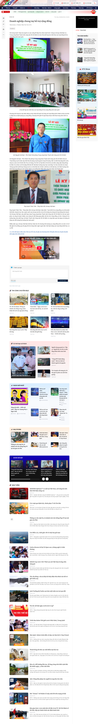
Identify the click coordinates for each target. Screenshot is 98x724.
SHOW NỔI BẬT (18, 458)
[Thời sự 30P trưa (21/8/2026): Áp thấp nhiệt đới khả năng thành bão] (35, 412)
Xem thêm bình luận (15, 286)
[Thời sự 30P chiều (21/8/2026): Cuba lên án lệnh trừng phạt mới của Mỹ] (35, 392)
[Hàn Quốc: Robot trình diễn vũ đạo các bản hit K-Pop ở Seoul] (55, 434)
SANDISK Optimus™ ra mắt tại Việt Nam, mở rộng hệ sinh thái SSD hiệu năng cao (48, 490)
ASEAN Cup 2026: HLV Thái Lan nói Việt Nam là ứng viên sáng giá (48, 563)
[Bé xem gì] (86, 113)
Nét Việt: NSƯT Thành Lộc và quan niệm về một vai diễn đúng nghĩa (31, 472)
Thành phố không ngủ (83, 85)
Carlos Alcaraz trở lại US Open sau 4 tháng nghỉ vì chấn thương (47, 548)
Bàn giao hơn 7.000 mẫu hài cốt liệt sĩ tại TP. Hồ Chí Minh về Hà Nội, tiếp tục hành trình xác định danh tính (49, 709)
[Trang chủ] (2, 8)
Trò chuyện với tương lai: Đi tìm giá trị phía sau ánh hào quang (59, 372)
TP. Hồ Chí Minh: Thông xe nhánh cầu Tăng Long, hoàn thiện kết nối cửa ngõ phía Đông (19, 308)
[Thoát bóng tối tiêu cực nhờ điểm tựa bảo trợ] (35, 444)
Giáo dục (81, 8)
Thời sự (8, 8)
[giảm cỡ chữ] (3, 36)
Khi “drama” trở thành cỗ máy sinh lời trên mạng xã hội (48, 693)
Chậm (79, 103)
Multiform (17, 429)
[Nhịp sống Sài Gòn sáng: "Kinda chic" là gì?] (55, 412)
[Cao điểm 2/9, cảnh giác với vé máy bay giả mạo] (19, 537)
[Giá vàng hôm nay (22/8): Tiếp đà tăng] (19, 322)
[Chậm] (86, 95)
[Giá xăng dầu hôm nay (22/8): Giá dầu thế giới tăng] (39, 322)
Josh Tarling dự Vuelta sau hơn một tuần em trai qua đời (48, 591)
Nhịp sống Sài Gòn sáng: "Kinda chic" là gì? (63, 412)
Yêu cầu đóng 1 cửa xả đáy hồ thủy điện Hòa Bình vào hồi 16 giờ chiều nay (49, 577)
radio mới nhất (18, 385)
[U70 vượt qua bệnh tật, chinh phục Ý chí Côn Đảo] (19, 508)
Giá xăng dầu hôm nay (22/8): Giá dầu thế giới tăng (38, 331)
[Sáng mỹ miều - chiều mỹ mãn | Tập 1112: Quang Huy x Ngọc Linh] (19, 396)
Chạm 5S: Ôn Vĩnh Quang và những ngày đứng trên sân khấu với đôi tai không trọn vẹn (61, 472)
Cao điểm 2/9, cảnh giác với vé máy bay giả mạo (45, 532)
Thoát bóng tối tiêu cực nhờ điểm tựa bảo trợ (43, 445)
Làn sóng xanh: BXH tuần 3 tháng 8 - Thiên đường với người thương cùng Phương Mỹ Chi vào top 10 (63, 394)
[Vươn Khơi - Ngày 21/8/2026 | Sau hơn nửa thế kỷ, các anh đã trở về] (39, 299)
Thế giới (15, 8)
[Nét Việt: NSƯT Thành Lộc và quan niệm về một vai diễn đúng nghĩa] (32, 464)
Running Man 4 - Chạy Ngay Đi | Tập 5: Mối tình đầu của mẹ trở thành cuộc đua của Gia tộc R (22, 373)
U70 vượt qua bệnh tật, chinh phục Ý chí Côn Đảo (45, 503)
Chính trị (22, 8)
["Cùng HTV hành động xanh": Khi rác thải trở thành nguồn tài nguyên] (44, 362)
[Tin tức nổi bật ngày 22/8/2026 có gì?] (19, 611)
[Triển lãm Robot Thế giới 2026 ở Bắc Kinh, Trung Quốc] (35, 434)
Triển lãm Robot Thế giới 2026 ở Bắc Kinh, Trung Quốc (43, 435)
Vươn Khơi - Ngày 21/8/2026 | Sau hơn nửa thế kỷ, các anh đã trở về (39, 308)
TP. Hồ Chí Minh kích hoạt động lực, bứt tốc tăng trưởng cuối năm (60, 308)
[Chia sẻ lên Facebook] (3, 18)
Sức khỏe (65, 8)
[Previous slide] (43, 479)
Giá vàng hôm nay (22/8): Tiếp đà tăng (18, 331)
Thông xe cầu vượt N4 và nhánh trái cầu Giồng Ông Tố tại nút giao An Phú (19, 446)
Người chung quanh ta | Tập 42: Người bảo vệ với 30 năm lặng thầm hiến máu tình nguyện (60, 349)
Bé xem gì (80, 120)
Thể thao (73, 8)
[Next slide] (47, 479)
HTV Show (89, 8)
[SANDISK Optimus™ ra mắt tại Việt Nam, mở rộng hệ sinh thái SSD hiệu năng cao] (19, 493)
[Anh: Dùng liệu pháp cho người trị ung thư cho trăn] (55, 444)
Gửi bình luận (63, 280)
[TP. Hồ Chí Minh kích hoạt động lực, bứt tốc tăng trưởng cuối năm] (60, 299)
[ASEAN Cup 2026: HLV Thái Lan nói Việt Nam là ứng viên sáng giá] (19, 567)
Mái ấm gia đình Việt (83, 137)
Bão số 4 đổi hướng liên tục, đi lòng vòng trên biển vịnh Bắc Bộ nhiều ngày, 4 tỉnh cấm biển (49, 665)
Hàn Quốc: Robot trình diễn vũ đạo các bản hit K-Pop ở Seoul (63, 435)
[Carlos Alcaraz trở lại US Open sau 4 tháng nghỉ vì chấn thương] (19, 552)
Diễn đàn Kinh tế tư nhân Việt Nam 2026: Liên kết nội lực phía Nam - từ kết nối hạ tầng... (60, 332)
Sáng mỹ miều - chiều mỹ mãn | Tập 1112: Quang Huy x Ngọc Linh (19, 409)
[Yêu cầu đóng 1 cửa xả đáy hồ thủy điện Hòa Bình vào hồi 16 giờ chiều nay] (19, 581)
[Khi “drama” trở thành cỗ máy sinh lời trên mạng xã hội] (19, 698)
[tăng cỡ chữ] (3, 32)
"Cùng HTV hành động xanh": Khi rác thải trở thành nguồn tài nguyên (58, 361)
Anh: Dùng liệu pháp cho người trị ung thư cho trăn (63, 446)
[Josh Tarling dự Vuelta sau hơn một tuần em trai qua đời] (19, 596)
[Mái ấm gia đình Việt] (86, 130)
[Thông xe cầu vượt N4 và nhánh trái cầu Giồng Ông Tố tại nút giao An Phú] (19, 437)
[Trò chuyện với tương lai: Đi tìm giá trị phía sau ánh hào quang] (44, 373)
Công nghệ (57, 8)
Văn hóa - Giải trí (46, 8)
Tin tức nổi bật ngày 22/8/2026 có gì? (42, 606)
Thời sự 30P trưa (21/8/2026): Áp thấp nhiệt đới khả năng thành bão (43, 413)
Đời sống (36, 8)
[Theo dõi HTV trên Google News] (12, 28)
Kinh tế (30, 8)
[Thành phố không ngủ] (86, 78)
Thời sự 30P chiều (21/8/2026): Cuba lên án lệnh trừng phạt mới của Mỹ (43, 393)
